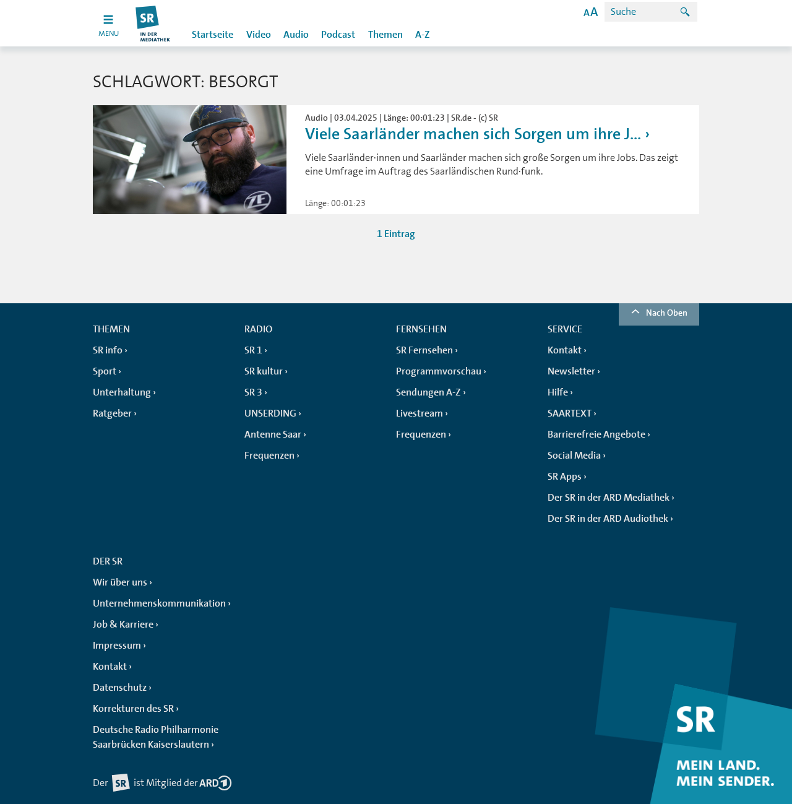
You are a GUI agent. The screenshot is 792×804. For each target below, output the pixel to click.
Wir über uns (120, 582)
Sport (104, 371)
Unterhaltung (122, 392)
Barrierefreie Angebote (596, 434)
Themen (385, 34)
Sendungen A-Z (428, 392)
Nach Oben (666, 312)
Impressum (117, 645)
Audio (296, 34)
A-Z (422, 34)
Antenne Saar (272, 434)
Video (258, 34)
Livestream (419, 413)
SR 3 (253, 392)
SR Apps (565, 476)
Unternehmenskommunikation (159, 603)
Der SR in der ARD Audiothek (608, 518)
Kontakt (565, 350)
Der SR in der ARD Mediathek (608, 497)
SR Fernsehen (424, 350)
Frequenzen (269, 455)
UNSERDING (270, 413)
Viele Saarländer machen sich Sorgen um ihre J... (473, 134)
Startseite (212, 34)
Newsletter (571, 371)
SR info (108, 350)
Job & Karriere (123, 624)
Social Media (574, 455)
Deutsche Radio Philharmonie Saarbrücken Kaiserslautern (155, 737)
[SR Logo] (153, 23)
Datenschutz (120, 687)
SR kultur (263, 371)
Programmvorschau (438, 371)
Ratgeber (112, 413)
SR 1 (253, 350)
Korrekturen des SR (133, 708)
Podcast (338, 34)
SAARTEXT (570, 413)
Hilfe (558, 392)
